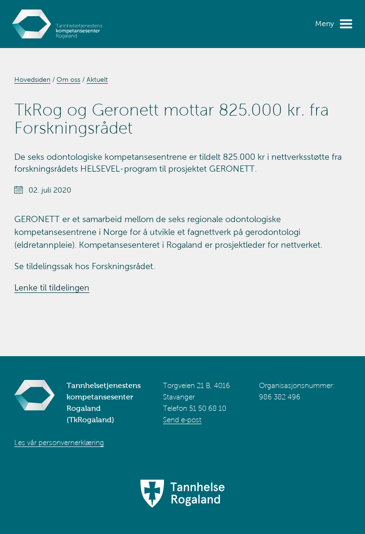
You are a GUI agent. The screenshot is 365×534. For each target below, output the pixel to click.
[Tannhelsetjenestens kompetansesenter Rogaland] (57, 24)
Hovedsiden (32, 79)
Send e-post (182, 420)
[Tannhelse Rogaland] (182, 494)
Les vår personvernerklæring (59, 443)
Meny (324, 23)
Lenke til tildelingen (51, 287)
